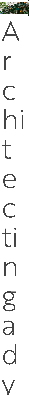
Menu (28, 0)
